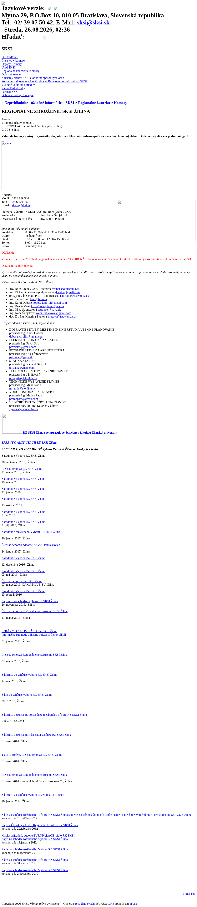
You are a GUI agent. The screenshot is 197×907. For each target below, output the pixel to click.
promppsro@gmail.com (23, 398)
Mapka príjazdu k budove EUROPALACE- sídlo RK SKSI (38, 835)
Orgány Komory (12, 64)
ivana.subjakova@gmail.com (53, 313)
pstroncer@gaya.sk (49, 309)
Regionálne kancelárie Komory (20, 71)
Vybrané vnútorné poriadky (18, 84)
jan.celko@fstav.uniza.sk (75, 295)
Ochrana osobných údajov (17, 95)
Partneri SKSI (10, 91)
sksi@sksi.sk (93, 22)
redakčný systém (85, 903)
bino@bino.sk (38, 299)
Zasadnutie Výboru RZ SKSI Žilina (23, 478)
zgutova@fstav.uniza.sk (62, 316)
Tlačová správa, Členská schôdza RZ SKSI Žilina (32, 754)
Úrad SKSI (8, 67)
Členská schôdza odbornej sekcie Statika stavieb (31, 545)
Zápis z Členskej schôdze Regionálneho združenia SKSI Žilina (40, 825)
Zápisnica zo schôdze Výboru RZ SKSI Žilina (30, 601)
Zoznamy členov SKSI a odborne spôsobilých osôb (33, 77)
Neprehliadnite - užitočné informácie (33, 103)
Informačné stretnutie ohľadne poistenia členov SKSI (34, 634)
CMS (111, 903)
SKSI (70, 103)
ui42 (132, 903)
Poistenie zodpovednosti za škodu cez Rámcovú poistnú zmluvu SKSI (44, 81)
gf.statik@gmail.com (67, 292)
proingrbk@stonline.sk (23, 378)
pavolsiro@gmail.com (22, 347)
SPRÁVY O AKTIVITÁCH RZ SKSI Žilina (29, 442)
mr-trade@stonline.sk (22, 388)
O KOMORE (10, 57)
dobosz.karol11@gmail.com (50, 302)
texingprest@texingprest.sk (47, 306)
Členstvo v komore (13, 60)
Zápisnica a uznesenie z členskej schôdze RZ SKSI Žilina (37, 734)
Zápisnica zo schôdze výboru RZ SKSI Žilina (29, 674)
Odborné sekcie (11, 74)
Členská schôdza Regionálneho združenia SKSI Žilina (35, 611)
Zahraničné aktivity (13, 88)
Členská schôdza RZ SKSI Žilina (22, 468)
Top (193, 893)
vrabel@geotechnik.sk (65, 288)
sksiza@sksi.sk (21, 205)
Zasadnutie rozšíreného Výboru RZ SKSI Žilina (31, 531)
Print (186, 893)
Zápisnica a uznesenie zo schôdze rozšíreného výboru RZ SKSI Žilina (44, 714)
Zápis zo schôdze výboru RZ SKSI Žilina (27, 694)
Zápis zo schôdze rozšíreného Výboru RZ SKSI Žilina (35, 839)
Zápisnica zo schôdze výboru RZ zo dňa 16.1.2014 (33, 794)
